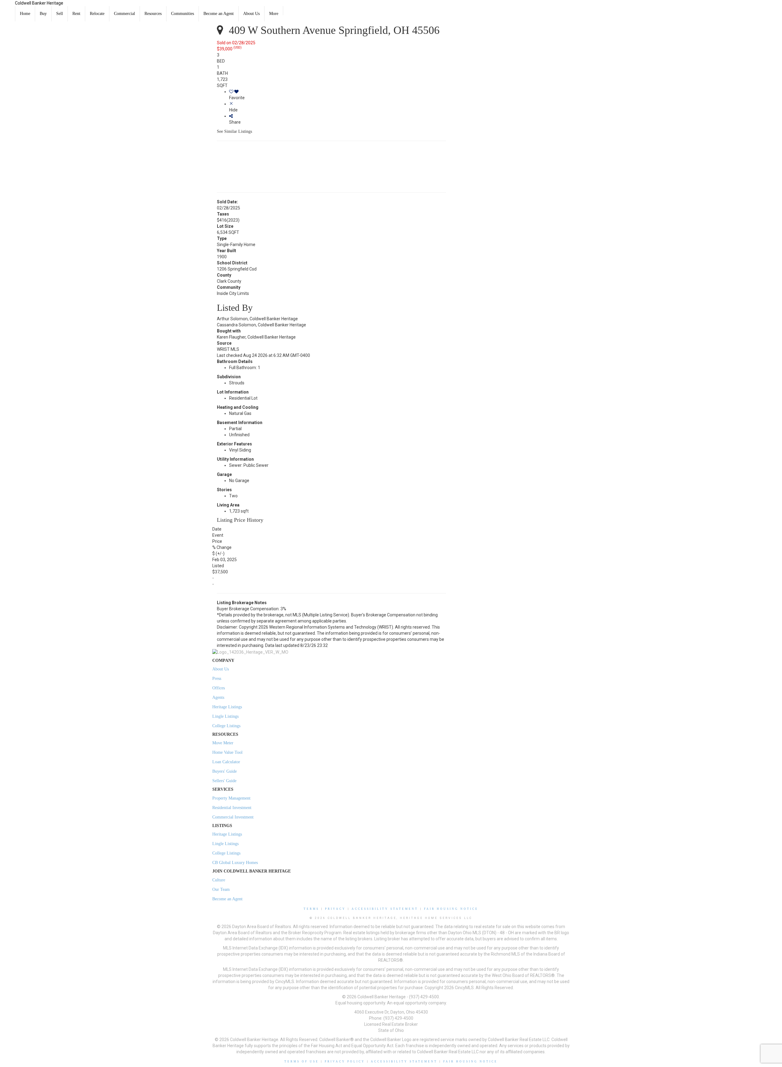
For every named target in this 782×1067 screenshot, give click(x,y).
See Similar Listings (234, 131)
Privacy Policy (345, 1061)
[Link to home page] (7, 7)
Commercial (124, 13)
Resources (153, 13)
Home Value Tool (227, 752)
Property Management (231, 798)
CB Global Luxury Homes (235, 862)
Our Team (221, 889)
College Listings (226, 726)
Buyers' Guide (224, 771)
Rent (76, 13)
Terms (311, 908)
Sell (59, 13)
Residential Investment (231, 807)
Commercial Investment (233, 817)
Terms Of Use (301, 1061)
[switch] (337, 95)
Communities (182, 13)
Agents (218, 697)
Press (216, 678)
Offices (218, 688)
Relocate (97, 13)
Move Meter (222, 743)
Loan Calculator (226, 762)
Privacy (335, 908)
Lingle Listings (225, 716)
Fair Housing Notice (451, 908)
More (273, 13)
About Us (251, 13)
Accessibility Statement (385, 908)
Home (25, 13)
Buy (43, 13)
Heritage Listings (227, 707)
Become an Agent (218, 13)
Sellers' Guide (224, 780)
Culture (218, 880)
